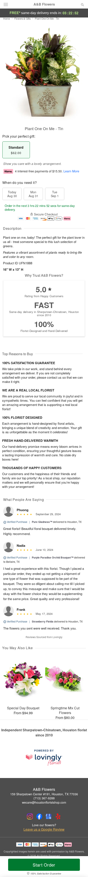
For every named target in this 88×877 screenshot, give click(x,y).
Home (6, 18)
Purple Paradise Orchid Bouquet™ (52, 557)
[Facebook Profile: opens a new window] (39, 816)
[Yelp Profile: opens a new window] (58, 816)
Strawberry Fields (42, 621)
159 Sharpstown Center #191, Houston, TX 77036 (44, 794)
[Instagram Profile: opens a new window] (30, 816)
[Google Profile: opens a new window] (49, 816)
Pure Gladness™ (42, 522)
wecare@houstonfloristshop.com (44, 802)
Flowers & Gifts (22, 18)
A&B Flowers (44, 4)
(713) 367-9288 (44, 798)
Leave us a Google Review (44, 829)
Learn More (71, 171)
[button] (79, 867)
